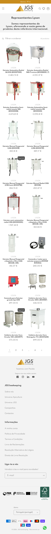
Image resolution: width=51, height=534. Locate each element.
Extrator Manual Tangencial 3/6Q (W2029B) (13, 147)
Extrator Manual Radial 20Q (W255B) (37, 184)
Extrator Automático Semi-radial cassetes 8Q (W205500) (37, 109)
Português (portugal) (24, 512)
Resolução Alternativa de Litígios (19, 450)
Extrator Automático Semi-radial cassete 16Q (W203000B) (13, 109)
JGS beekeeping (23, 529)
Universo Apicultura (13, 397)
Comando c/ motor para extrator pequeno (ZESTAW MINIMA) (37, 261)
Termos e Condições (14, 439)
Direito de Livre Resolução (16, 456)
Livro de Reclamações (14, 445)
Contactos (9, 413)
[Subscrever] (43, 475)
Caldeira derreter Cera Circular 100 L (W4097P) (13, 336)
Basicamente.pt (34, 529)
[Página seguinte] (41, 350)
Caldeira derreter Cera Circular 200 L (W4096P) (37, 299)
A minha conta (11, 428)
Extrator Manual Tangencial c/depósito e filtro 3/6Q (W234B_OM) (13, 261)
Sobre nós (9, 392)
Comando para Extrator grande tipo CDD (13, 299)
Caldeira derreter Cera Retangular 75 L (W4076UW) (38, 336)
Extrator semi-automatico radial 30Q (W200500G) (13, 221)
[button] (40, 9)
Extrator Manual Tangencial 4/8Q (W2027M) (37, 147)
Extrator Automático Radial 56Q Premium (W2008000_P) (37, 71)
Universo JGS (11, 403)
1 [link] (9, 350)
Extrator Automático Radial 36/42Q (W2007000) (13, 71)
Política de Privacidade (15, 434)
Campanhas (10, 408)
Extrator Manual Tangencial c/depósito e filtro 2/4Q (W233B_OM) (37, 222)
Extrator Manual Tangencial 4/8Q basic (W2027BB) (13, 184)
